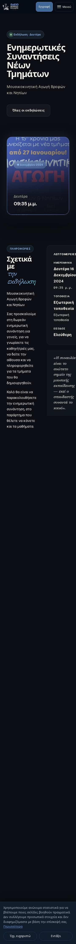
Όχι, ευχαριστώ (20, 936)
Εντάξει (56, 936)
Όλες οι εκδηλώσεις (28, 110)
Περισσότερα (13, 926)
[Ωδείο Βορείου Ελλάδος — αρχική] (11, 6)
